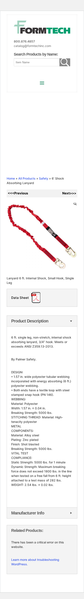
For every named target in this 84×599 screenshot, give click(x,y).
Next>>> (69, 193)
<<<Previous (18, 193)
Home (11, 178)
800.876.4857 (24, 41)
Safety (43, 178)
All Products (27, 178)
